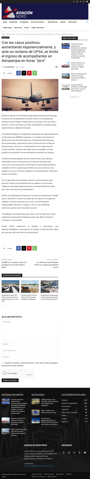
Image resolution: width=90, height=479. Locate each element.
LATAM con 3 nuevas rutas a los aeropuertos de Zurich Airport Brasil (14, 264)
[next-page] (6, 306)
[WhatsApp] (34, 73)
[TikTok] (80, 1)
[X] (83, 1)
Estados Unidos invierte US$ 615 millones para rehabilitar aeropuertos (29, 297)
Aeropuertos (11, 34)
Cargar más (74, 97)
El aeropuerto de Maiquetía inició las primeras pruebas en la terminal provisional (49, 297)
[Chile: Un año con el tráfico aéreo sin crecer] (36, 412)
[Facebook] (74, 1)
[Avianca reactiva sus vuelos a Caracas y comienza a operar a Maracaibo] (66, 65)
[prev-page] (3, 306)
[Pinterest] (29, 73)
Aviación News (9, 67)
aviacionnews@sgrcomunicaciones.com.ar (39, 466)
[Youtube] (87, 1)
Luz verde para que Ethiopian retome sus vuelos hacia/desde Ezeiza (46, 264)
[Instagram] (77, 1)
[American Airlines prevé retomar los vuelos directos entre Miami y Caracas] (66, 76)
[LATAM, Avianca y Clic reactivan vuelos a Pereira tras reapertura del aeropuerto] (36, 401)
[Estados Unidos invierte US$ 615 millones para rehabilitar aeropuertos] (30, 286)
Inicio (3, 34)
